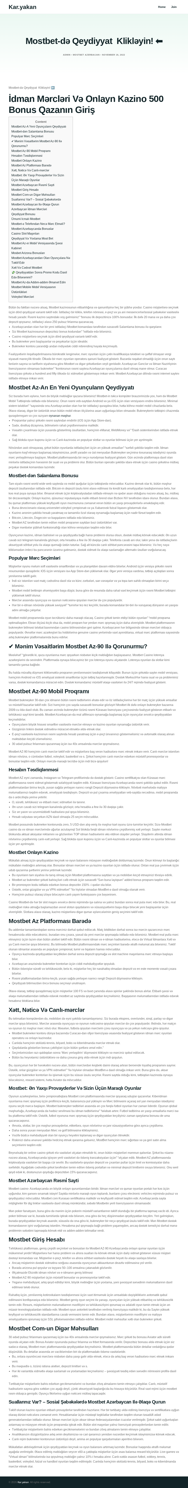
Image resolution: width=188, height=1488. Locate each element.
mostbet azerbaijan (86, 55)
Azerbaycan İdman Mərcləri (29, 209)
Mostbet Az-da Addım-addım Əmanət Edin (38, 282)
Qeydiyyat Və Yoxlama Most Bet (32, 238)
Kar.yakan (23, 7)
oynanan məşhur (59, 415)
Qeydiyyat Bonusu (23, 214)
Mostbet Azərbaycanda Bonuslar (32, 228)
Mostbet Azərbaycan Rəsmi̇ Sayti (32, 185)
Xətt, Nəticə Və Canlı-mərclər (30, 170)
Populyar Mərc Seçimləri (27, 136)
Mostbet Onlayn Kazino (26, 160)
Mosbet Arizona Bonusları (28, 253)
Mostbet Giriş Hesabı (25, 189)
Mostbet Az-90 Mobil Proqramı (30, 150)
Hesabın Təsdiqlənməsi (26, 155)
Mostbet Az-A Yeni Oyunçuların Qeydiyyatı (38, 126)
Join (174, 6)
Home (162, 6)
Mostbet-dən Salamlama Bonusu (32, 131)
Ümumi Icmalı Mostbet (25, 218)
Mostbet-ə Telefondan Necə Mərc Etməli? (38, 223)
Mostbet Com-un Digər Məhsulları (33, 194)
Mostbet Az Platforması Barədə (31, 165)
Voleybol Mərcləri (22, 296)
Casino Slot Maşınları (25, 233)
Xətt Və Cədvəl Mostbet (26, 267)
